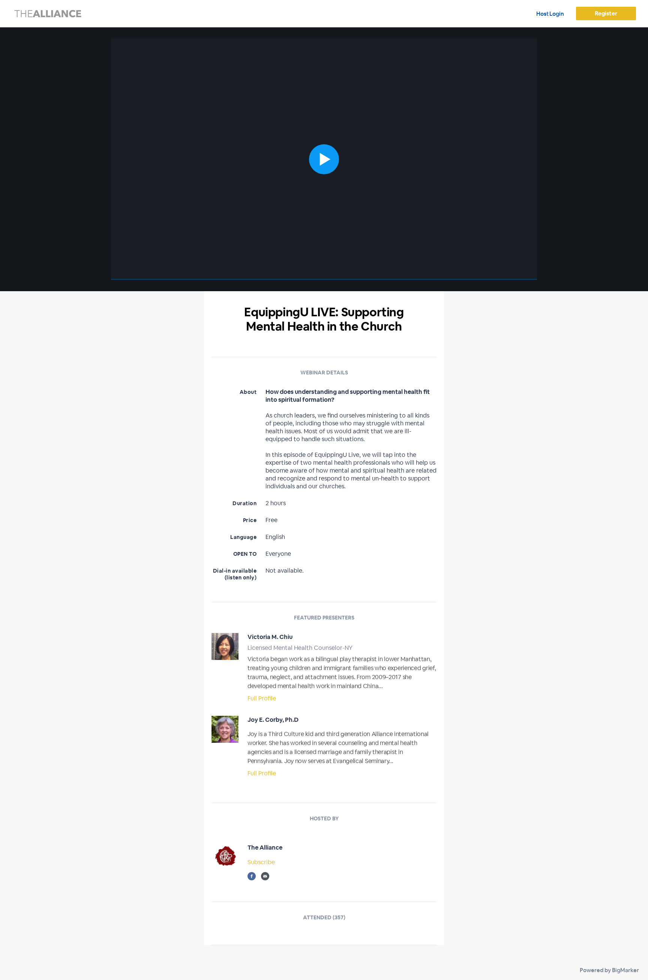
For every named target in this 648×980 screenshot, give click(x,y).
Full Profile (262, 698)
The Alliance (265, 847)
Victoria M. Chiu (270, 637)
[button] (324, 159)
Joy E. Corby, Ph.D (273, 720)
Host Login (550, 13)
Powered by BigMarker (609, 970)
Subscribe (261, 862)
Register (606, 13)
